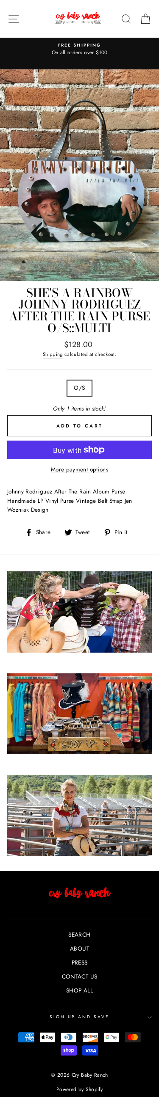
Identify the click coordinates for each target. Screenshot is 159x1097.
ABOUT (79, 948)
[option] (79, 49)
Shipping (53, 354)
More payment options (79, 469)
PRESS (80, 962)
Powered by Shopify (79, 1089)
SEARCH (79, 934)
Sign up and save (80, 1017)
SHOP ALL (79, 990)
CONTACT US (79, 976)
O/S (79, 387)
